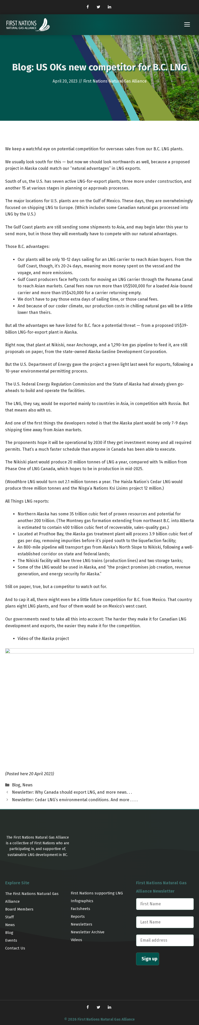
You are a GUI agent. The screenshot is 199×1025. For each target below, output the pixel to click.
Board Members (19, 909)
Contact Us (15, 948)
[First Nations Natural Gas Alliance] (28, 25)
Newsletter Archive (87, 932)
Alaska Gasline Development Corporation (127, 351)
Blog (16, 785)
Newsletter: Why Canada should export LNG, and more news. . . (72, 792)
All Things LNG (18, 501)
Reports (78, 916)
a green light (117, 364)
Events (11, 940)
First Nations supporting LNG (97, 893)
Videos (76, 940)
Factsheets (80, 908)
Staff (9, 917)
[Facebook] (87, 7)
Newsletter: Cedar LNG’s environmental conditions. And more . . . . (75, 799)
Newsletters (81, 924)
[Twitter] (98, 7)
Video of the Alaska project (43, 638)
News (27, 785)
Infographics (82, 901)
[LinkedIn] (109, 7)
